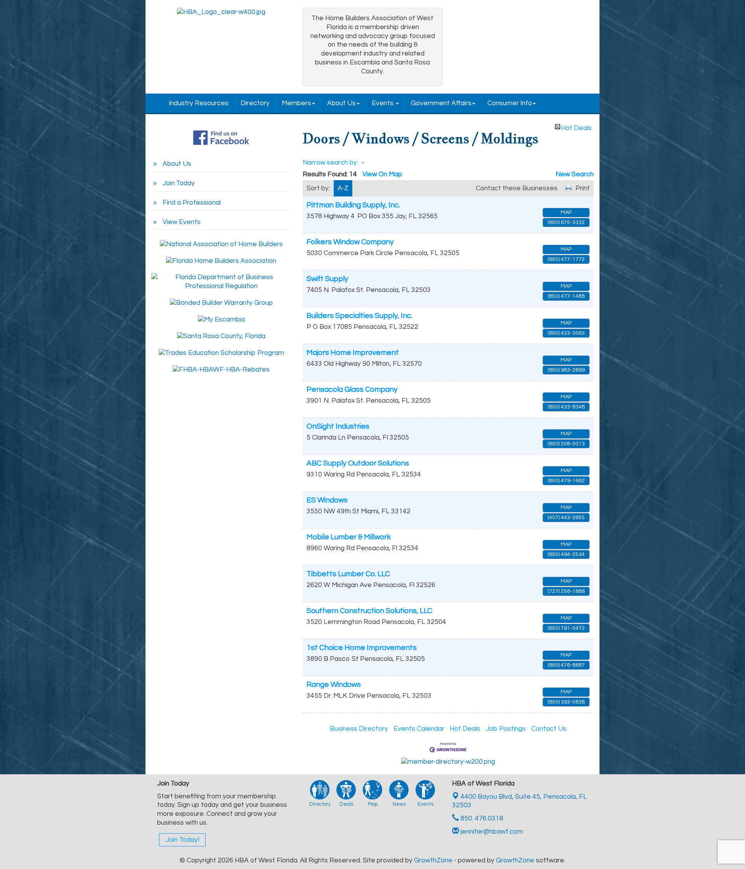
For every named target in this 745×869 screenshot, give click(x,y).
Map (566, 212)
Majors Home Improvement (353, 352)
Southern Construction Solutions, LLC (369, 611)
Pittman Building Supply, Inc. (353, 205)
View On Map (382, 174)
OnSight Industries (338, 426)
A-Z (343, 188)
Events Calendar (418, 728)
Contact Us (549, 728)
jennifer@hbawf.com (491, 831)
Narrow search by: (330, 162)
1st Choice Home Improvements (362, 648)
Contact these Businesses (517, 188)
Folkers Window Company (350, 242)
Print (582, 188)
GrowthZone (433, 860)
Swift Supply (327, 279)
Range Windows (334, 684)
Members (296, 103)
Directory (255, 103)
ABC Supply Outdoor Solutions (358, 463)
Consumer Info (509, 103)
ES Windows (327, 500)
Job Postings (506, 728)
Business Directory (359, 728)
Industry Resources (199, 103)
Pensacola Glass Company (352, 389)
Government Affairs (441, 103)
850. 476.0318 (481, 818)
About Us (341, 103)
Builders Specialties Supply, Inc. (359, 316)
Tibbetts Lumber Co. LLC (348, 574)
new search (575, 174)
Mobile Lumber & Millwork (349, 537)
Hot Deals (576, 127)
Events (383, 103)
